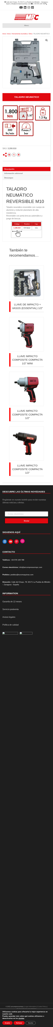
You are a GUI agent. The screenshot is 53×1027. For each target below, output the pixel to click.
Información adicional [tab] (13, 173)
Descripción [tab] (9, 169)
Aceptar (7, 1023)
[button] (46, 40)
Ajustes (30, 1023)
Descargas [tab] (8, 178)
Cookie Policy (42, 1006)
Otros (30, 34)
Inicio (4, 34)
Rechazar (19, 1023)
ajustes (21, 1018)
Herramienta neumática (20, 34)
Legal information (31, 1006)
